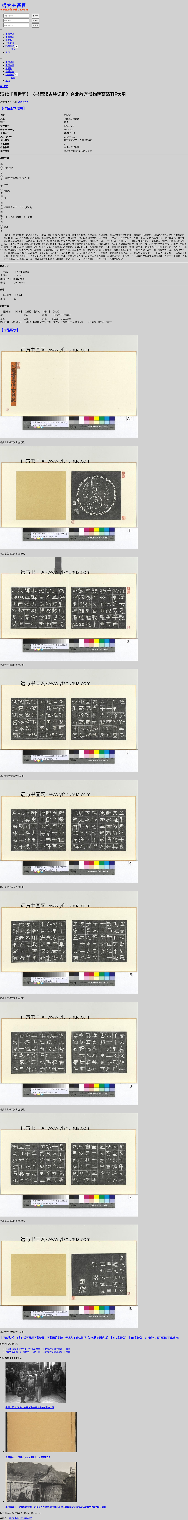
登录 (13, 49)
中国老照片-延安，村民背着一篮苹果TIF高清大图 (30, 1407)
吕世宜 (4, 86)
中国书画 (10, 34)
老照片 (9, 40)
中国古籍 (10, 37)
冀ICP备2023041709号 (20, 1518)
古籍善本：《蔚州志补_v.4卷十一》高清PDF (28, 1457)
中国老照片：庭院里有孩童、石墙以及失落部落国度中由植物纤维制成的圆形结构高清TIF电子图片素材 (56, 1507)
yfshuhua (23, 101)
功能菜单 (10, 46)
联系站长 (10, 43)
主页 (8, 52)
